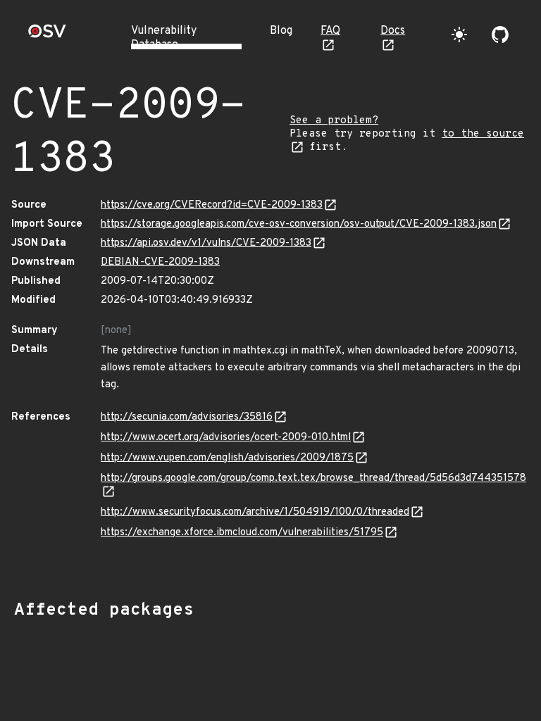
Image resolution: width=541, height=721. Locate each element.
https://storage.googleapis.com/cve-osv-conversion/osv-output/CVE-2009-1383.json (299, 224)
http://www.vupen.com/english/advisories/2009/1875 (227, 458)
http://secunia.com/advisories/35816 (187, 417)
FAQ (330, 31)
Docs (392, 31)
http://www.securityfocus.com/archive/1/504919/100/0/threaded (255, 512)
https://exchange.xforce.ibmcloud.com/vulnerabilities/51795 (242, 532)
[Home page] (47, 36)
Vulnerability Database (164, 38)
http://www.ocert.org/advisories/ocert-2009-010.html (226, 437)
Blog (281, 31)
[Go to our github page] (500, 34)
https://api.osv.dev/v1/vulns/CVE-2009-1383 (206, 243)
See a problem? (334, 120)
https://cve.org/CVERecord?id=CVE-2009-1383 (212, 205)
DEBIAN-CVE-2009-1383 (160, 262)
